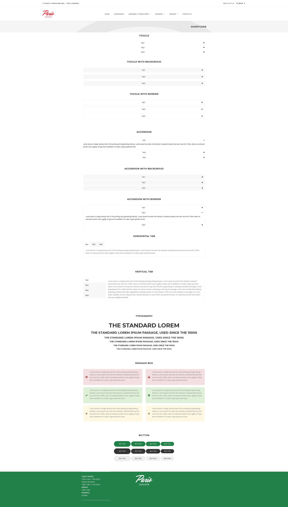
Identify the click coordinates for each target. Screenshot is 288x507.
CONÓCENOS (119, 14)
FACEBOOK (239, 3)
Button (122, 444)
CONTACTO (187, 14)
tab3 (100, 244)
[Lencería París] (48, 14)
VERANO (172, 14)
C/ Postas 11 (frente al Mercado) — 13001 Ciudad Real (61, 3)
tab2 (94, 244)
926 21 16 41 (227, 3)
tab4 (87, 295)
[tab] (86, 244)
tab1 (87, 244)
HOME (107, 14)
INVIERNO (159, 14)
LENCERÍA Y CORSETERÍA (138, 14)
